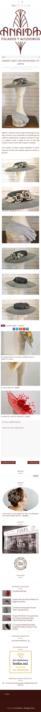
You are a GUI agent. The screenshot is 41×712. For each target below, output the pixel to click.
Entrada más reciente (8, 462)
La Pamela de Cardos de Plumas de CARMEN (15, 416)
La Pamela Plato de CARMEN (10, 388)
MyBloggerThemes (29, 708)
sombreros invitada (26, 69)
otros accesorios (15, 69)
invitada (36, 67)
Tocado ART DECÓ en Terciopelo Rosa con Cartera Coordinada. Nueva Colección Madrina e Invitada (25, 618)
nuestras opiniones (19, 640)
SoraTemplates (17, 708)
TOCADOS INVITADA (19, 591)
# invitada (21, 325)
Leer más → (25, 515)
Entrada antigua (33, 462)
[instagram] (22, 1)
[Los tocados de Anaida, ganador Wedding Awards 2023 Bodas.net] (20, 684)
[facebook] (18, 1)
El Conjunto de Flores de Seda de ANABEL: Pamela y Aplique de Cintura (18, 358)
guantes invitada (28, 67)
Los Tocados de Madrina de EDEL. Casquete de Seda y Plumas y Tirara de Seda (24, 627)
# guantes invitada (11, 325)
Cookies (7, 694)
